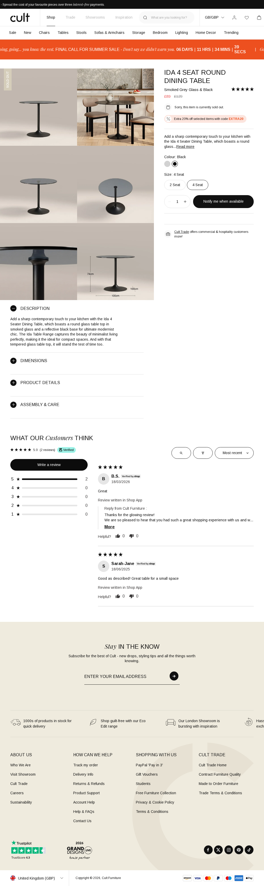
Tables (63, 32)
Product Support (86, 793)
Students (143, 784)
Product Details (40, 382)
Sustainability (21, 802)
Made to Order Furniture (218, 784)
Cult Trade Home (213, 765)
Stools (81, 32)
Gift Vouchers (147, 774)
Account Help (84, 802)
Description (35, 308)
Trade (70, 17)
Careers (17, 793)
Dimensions (33, 360)
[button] (243, 89)
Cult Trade (181, 232)
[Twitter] (218, 849)
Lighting (181, 32)
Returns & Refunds (89, 784)
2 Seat (175, 185)
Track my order (85, 765)
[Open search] (181, 453)
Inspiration (124, 17)
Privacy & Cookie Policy (155, 802)
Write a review (49, 465)
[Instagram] (228, 849)
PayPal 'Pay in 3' (149, 765)
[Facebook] (208, 849)
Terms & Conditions (152, 811)
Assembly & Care (39, 404)
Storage (138, 32)
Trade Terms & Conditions (220, 793)
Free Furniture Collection (156, 793)
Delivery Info (83, 774)
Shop (51, 17)
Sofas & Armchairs (109, 32)
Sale (12, 32)
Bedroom (160, 32)
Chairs (44, 32)
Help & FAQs (83, 811)
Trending (231, 32)
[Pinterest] (238, 849)
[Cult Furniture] (20, 17)
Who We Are (20, 765)
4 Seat (197, 185)
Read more (185, 146)
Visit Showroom (23, 774)
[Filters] (203, 453)
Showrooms (95, 17)
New (27, 32)
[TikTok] (249, 849)
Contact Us (82, 821)
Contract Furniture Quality (220, 774)
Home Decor (206, 32)
